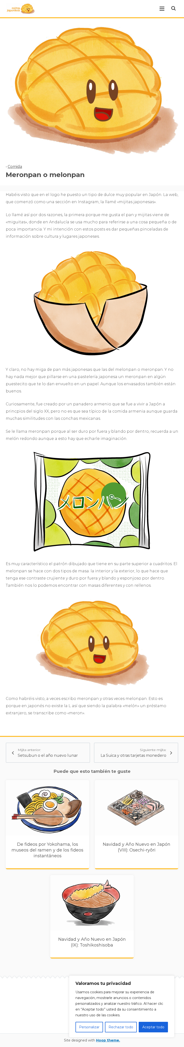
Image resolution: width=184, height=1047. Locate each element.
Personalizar (89, 1027)
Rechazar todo (121, 1027)
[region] (121, 1006)
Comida (15, 166)
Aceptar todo (153, 1027)
